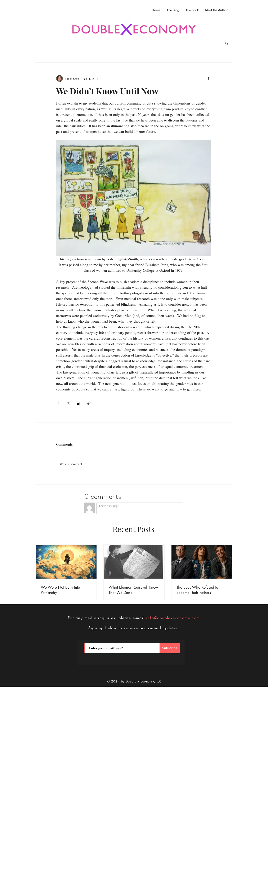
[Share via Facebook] (58, 403)
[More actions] (208, 78)
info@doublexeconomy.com (173, 617)
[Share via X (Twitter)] (68, 403)
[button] (227, 43)
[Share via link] (89, 403)
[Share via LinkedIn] (79, 403)
